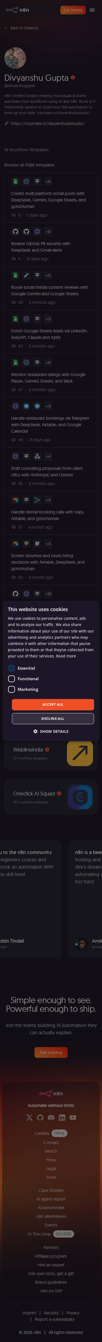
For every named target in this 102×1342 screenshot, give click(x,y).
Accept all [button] (53, 704)
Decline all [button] (52, 718)
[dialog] (50, 671)
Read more (66, 656)
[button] (51, 731)
